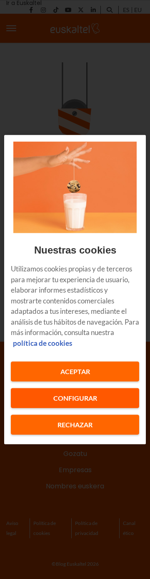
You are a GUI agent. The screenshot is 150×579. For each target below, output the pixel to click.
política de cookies (42, 342)
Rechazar (75, 425)
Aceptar (75, 371)
